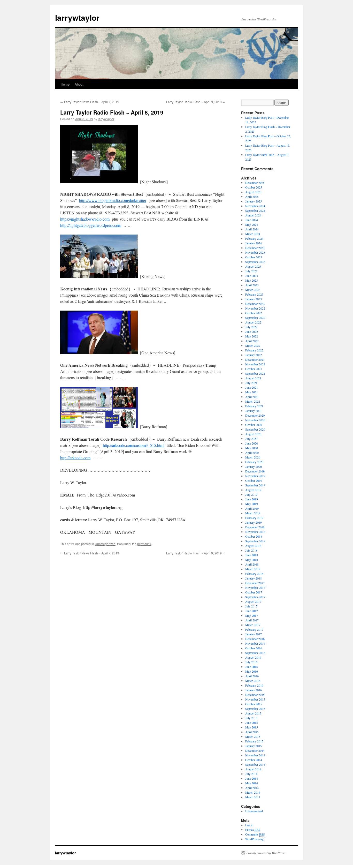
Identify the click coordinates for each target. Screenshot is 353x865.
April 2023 (252, 285)
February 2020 (254, 462)
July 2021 (251, 383)
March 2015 (252, 736)
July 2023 (251, 271)
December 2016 (255, 639)
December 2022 (255, 304)
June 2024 (251, 220)
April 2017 (252, 620)
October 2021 (253, 369)
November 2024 (255, 206)
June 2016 (251, 667)
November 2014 (255, 755)
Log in (249, 825)
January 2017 (253, 634)
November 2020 (255, 420)
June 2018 (251, 555)
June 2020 (251, 443)
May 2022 (251, 336)
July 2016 (251, 662)
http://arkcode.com (75, 457)
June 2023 (251, 276)
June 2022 (251, 331)
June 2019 (251, 499)
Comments (255, 834)
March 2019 (252, 513)
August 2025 (253, 192)
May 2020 (251, 448)
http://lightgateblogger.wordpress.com (90, 225)
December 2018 (255, 527)
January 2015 (253, 746)
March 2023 (252, 290)
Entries (252, 830)
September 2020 (255, 429)
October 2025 (253, 187)
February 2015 (254, 741)
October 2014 (253, 760)
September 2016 (255, 653)
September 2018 (255, 541)
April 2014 (252, 788)
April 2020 (252, 452)
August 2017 (253, 601)
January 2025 (253, 201)
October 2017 (253, 592)
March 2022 (252, 345)
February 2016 (254, 685)
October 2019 (253, 480)
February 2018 (254, 573)
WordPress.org (254, 839)
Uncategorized (105, 543)
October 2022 (253, 313)
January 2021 (253, 411)
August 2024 (253, 215)
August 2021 (253, 378)
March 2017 (252, 625)
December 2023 (255, 248)
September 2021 (255, 373)
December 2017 (255, 583)
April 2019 (252, 508)
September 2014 (255, 764)
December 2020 (255, 415)
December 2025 (255, 182)
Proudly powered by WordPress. (266, 853)
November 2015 (255, 699)
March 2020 (252, 457)
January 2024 (253, 243)
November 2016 (255, 643)
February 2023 (254, 294)
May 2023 (251, 280)
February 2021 (254, 406)
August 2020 (253, 434)
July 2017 (251, 606)
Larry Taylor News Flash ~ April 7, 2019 (89, 102)
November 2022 (255, 308)
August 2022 (253, 322)
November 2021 (255, 364)
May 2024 (251, 224)
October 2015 (253, 704)
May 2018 (251, 560)
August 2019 (253, 490)
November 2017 (255, 587)
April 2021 (252, 397)
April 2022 (252, 341)
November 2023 (255, 252)
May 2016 (251, 671)
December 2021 (255, 359)
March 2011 (252, 797)
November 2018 (255, 532)
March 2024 (252, 234)
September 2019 (255, 485)
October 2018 (253, 536)
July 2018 (251, 550)
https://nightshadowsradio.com (85, 219)
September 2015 (255, 708)
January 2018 (253, 578)
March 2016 (252, 681)
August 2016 (253, 657)
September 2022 (255, 317)
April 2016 (252, 676)
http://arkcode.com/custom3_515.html (133, 445)
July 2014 (251, 774)
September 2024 (255, 210)
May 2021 (251, 392)
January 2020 (253, 466)
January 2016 (253, 690)
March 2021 (252, 401)
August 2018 (253, 546)
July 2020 (251, 439)
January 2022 (253, 355)
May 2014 (251, 783)
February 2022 (254, 350)
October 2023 (253, 257)
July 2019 (251, 494)
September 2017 (255, 597)
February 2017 (254, 629)
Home (65, 84)
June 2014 (251, 778)
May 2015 (251, 727)
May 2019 (251, 504)
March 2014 (252, 792)
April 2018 (252, 564)
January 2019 (253, 522)
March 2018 (252, 569)
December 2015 (255, 695)
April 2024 (252, 229)
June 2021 (251, 387)
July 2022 (251, 327)
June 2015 (251, 722)
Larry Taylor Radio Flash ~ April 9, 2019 (196, 102)
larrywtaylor (77, 17)
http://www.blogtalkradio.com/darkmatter (112, 200)
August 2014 (253, 769)
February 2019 (254, 518)
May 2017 (251, 615)
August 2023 (253, 266)
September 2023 (255, 262)
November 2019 (255, 476)
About (79, 84)
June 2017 (251, 611)
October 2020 (253, 425)
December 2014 (255, 750)
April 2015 (252, 732)
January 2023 (253, 299)
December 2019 (255, 471)
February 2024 (254, 238)
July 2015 (251, 718)
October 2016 (253, 648)
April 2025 (252, 196)
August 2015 (253, 713)
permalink (144, 543)
